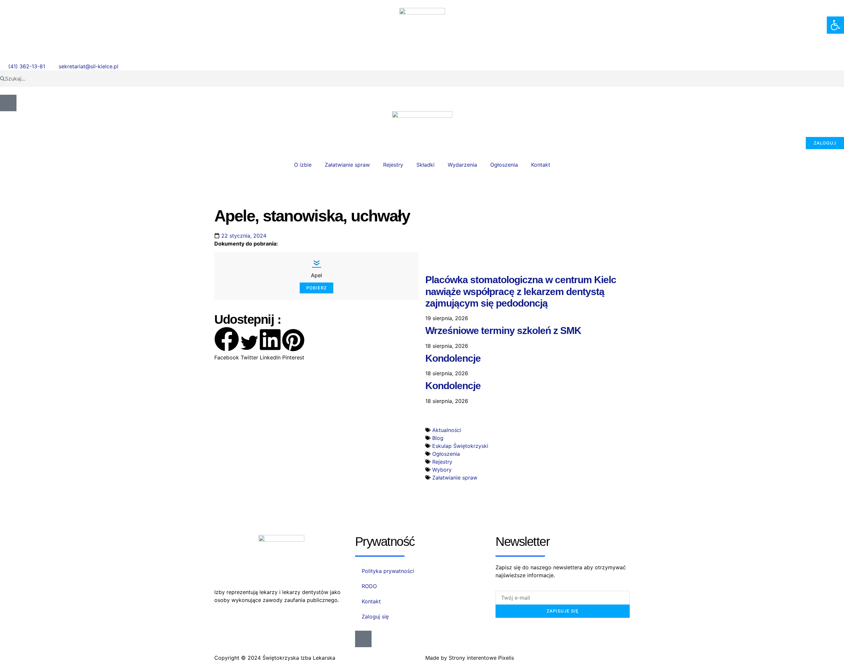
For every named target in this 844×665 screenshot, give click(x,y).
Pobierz (316, 287)
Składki (425, 164)
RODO (369, 586)
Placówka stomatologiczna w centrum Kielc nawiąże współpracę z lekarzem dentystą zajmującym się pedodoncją (520, 291)
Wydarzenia (462, 164)
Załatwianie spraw (347, 164)
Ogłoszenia (504, 164)
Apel (316, 275)
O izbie (303, 164)
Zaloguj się (375, 616)
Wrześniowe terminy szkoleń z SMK (503, 330)
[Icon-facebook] (8, 103)
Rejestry (393, 164)
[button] (226, 344)
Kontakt (540, 164)
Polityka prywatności (388, 571)
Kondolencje (453, 358)
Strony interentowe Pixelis (481, 657)
